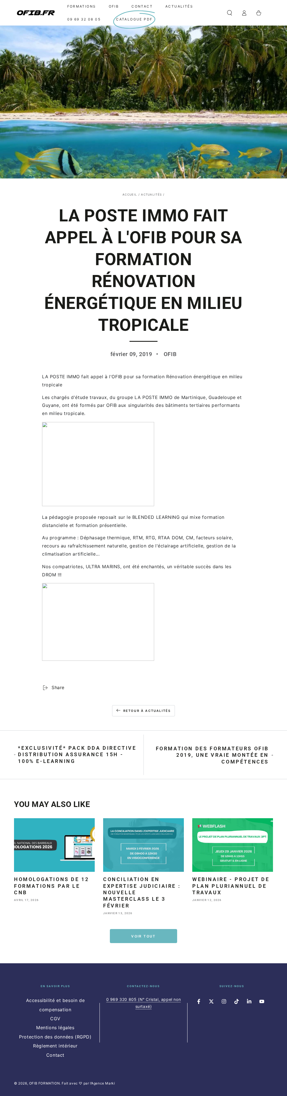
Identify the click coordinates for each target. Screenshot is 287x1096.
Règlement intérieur (55, 1046)
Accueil (129, 194)
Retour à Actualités (147, 711)
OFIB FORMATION (44, 1083)
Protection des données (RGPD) (55, 1037)
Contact (55, 1055)
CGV (55, 1018)
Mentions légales (55, 1027)
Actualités (151, 194)
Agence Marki (103, 1083)
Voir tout (143, 936)
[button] (229, 13)
